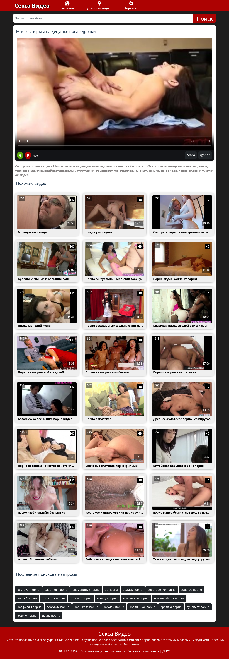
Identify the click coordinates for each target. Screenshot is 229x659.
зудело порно (27, 615)
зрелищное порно (142, 607)
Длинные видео (99, 8)
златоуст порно (28, 590)
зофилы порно (114, 607)
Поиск (205, 18)
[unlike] (27, 155)
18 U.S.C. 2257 (68, 651)
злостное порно (56, 590)
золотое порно (191, 590)
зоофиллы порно (30, 607)
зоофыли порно (58, 607)
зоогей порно (27, 598)
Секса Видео (32, 5)
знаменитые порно (86, 590)
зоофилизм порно (135, 598)
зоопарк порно (81, 598)
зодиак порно (132, 590)
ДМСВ (166, 651)
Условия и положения (143, 651)
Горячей (131, 8)
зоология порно (53, 598)
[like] (20, 155)
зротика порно (171, 607)
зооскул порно (107, 598)
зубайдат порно (198, 607)
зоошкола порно (86, 607)
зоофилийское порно (169, 598)
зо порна (111, 590)
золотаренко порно (162, 590)
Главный (67, 8)
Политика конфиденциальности (102, 651)
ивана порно (51, 615)
